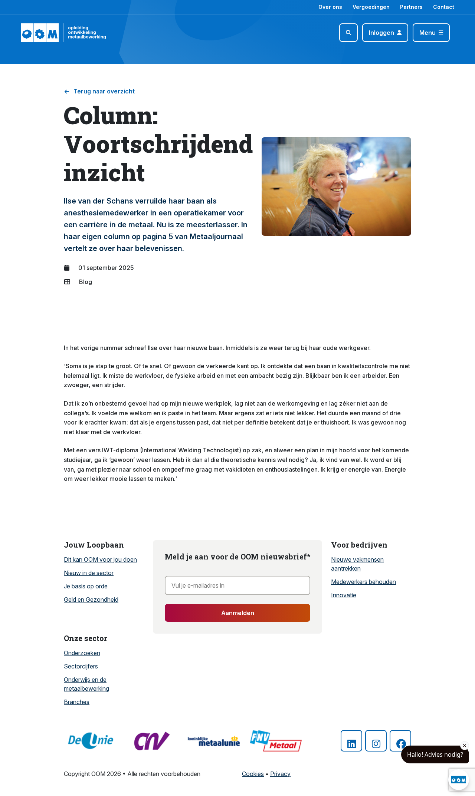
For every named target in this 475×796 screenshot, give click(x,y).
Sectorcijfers (81, 666)
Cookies (253, 773)
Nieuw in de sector (89, 573)
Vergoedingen (371, 7)
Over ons (330, 7)
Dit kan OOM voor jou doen (100, 559)
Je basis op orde (86, 586)
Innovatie (343, 595)
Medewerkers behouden (363, 581)
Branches (76, 702)
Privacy (280, 773)
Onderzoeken (82, 653)
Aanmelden (237, 613)
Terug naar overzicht (104, 91)
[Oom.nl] (42, 32)
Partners (411, 7)
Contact (443, 7)
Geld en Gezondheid (91, 599)
